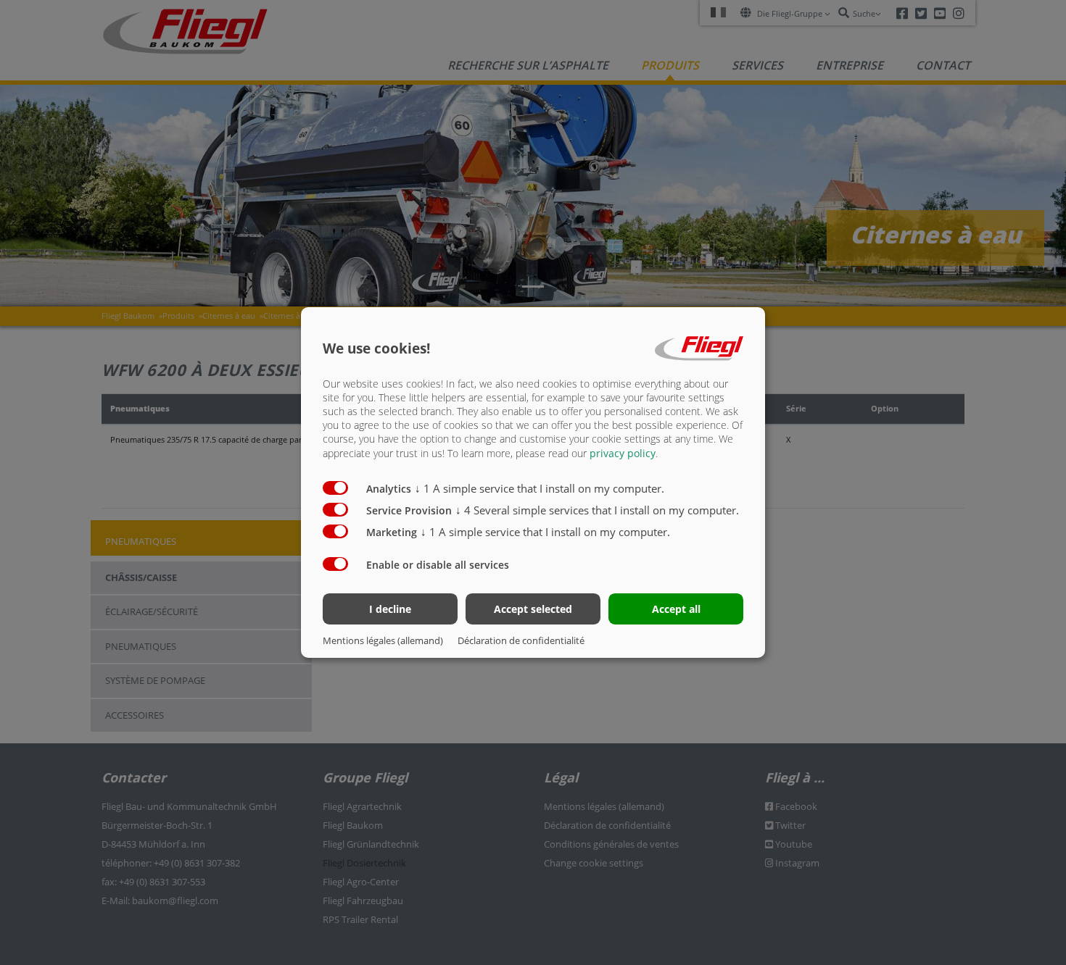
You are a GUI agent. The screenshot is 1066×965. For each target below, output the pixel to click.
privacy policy (623, 453)
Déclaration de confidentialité (521, 640)
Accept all (676, 609)
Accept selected (533, 609)
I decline (390, 609)
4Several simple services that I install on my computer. (597, 510)
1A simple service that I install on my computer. (539, 488)
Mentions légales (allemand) (383, 640)
